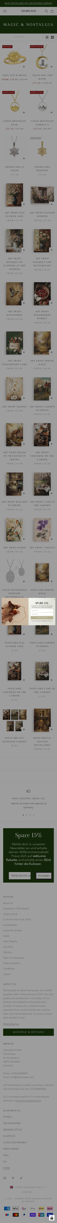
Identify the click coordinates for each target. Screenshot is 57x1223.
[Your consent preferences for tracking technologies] (51, 1217)
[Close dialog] (54, 599)
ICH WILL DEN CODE (42, 617)
